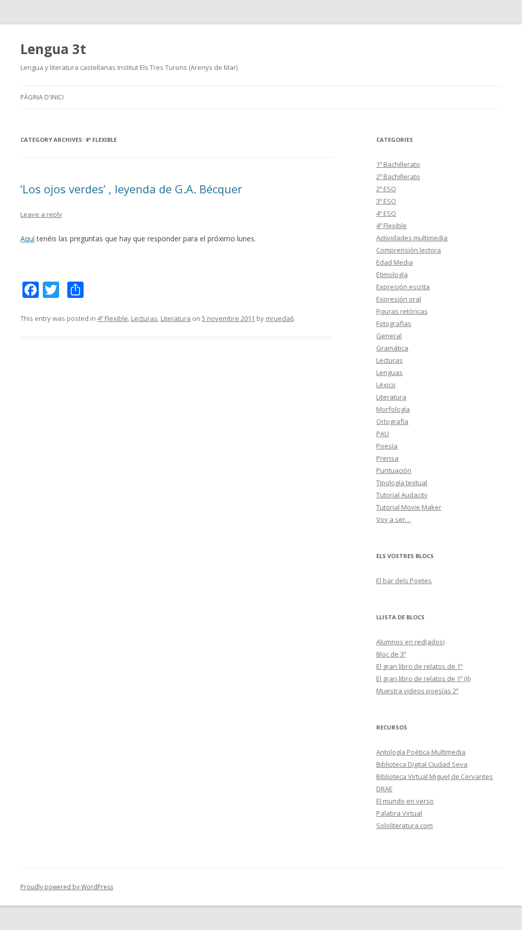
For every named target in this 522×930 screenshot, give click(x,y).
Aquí (27, 238)
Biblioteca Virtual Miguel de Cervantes (434, 776)
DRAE (384, 788)
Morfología (393, 409)
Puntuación (393, 470)
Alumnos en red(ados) (410, 641)
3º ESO (386, 201)
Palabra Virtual (399, 813)
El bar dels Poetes (404, 580)
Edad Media (394, 262)
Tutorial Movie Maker (408, 507)
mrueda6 (280, 318)
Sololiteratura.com (404, 825)
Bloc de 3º (391, 654)
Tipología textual (401, 482)
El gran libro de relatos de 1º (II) (423, 678)
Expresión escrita (403, 286)
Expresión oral (398, 299)
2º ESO (386, 188)
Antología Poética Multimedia (420, 752)
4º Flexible (112, 318)
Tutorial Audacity (402, 494)
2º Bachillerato (398, 176)
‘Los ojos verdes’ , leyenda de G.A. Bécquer (131, 188)
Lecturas (144, 318)
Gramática (392, 348)
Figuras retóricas (402, 311)
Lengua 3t (53, 49)
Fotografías (393, 323)
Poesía (387, 445)
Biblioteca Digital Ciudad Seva (421, 764)
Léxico (386, 384)
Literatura (176, 318)
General (389, 335)
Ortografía (392, 421)
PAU (382, 433)
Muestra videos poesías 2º (417, 690)
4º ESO (386, 213)
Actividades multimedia (412, 237)
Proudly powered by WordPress (66, 887)
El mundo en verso (405, 801)
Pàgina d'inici (42, 97)
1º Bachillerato (398, 164)
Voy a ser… (393, 519)
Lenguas (389, 372)
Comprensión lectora (408, 250)
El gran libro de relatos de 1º (419, 666)
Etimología (392, 274)
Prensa (387, 458)
